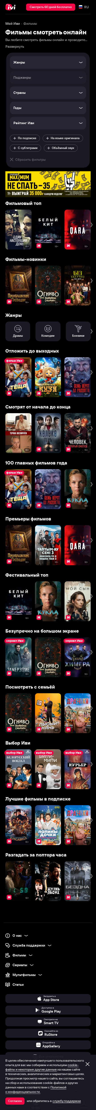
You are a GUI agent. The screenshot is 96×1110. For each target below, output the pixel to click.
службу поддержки (66, 1101)
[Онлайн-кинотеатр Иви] (11, 7)
